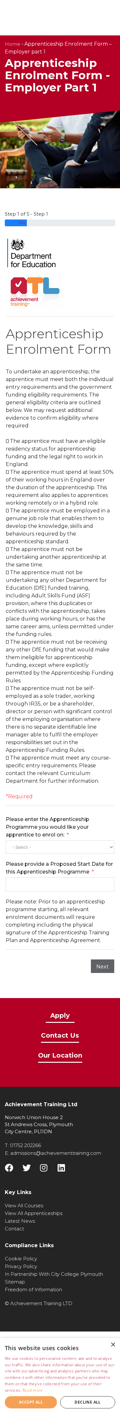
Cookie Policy (21, 1259)
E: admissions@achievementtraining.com (53, 1153)
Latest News (20, 1221)
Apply (60, 1016)
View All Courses (24, 1205)
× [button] (112, 1344)
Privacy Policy (21, 1266)
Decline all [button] (87, 1402)
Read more (32, 1390)
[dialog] (60, 1379)
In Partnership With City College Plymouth (54, 1274)
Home (12, 44)
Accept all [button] (31, 1402)
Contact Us (60, 1035)
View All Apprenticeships (33, 1213)
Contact (14, 1229)
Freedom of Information (33, 1289)
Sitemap (15, 1282)
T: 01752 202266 (23, 1145)
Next (102, 967)
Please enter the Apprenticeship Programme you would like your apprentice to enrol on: (47, 827)
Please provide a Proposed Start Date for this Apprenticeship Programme (59, 868)
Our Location (60, 1055)
